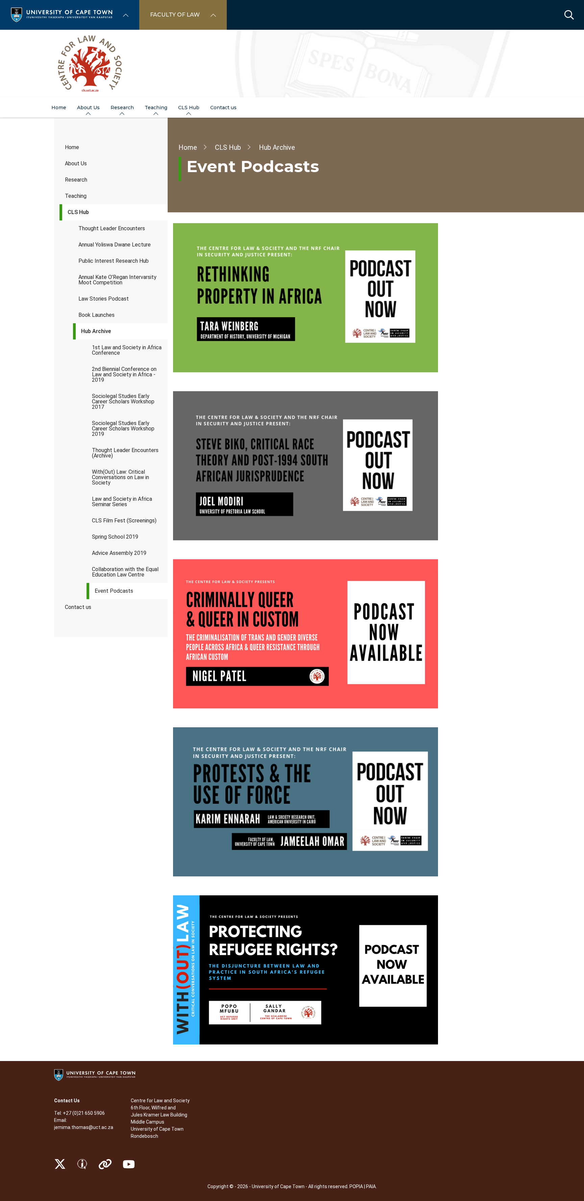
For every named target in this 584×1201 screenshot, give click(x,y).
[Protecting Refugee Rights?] (351, 969)
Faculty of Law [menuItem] (175, 14)
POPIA (356, 1186)
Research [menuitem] (122, 107)
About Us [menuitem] (88, 107)
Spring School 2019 (115, 537)
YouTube (129, 1164)
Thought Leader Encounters (111, 228)
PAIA (371, 1186)
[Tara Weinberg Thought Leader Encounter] (351, 297)
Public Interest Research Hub (113, 261)
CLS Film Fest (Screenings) (124, 520)
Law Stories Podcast (103, 299)
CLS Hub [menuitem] (188, 107)
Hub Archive (96, 331)
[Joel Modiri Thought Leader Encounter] (351, 465)
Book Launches (96, 315)
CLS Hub (78, 212)
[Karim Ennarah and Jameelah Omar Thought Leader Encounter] (351, 801)
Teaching (76, 196)
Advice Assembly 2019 (119, 553)
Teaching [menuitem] (156, 107)
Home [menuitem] (58, 107)
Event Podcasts (114, 591)
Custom (82, 1164)
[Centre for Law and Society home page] (292, 63)
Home (72, 147)
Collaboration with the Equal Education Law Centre (125, 572)
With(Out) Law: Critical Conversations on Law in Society (120, 477)
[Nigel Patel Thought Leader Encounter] (351, 633)
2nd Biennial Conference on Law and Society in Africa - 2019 (124, 374)
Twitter (60, 1164)
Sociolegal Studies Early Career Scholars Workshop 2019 (123, 428)
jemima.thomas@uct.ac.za (83, 1127)
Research (76, 179)
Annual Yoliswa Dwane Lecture (114, 244)
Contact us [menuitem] (223, 107)
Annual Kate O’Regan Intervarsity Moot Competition (117, 280)
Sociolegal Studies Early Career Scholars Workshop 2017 (123, 401)
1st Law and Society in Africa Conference (127, 350)
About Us (76, 163)
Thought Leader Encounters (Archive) (125, 453)
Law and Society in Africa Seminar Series (122, 502)
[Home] (61, 14)
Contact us (78, 607)
